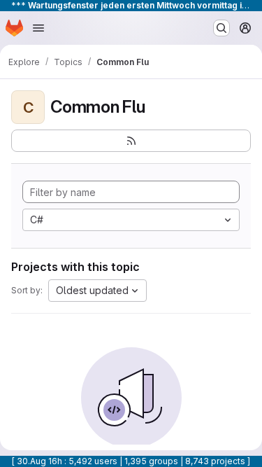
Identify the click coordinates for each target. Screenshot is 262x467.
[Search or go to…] (221, 28)
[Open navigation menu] (38, 28)
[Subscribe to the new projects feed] (131, 141)
